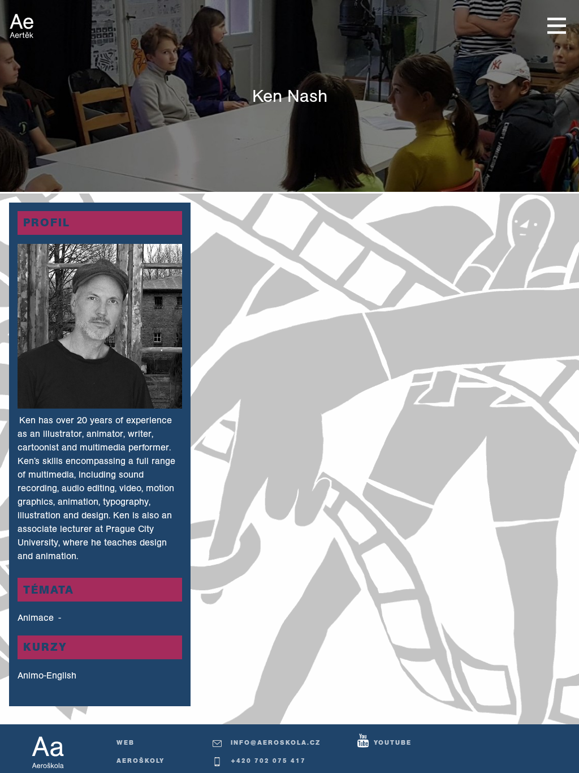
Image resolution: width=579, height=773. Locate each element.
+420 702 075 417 (268, 761)
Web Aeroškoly (140, 751)
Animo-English (47, 675)
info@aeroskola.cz (276, 742)
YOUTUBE (393, 742)
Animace (37, 617)
